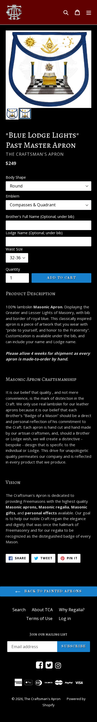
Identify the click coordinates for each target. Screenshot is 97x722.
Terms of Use (39, 618)
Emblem (12, 196)
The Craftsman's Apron (42, 698)
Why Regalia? (72, 610)
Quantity (13, 269)
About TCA (42, 610)
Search (19, 610)
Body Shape (16, 177)
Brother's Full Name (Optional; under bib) (40, 216)
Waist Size (14, 249)
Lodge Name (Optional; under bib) (34, 232)
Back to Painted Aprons (52, 591)
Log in (65, 618)
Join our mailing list (48, 634)
